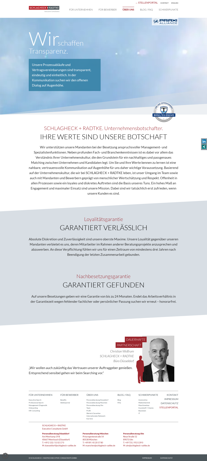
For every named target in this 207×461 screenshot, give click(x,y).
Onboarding (33, 408)
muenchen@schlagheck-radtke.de (100, 445)
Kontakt (165, 3)
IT (139, 413)
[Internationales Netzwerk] (165, 24)
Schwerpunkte (168, 9)
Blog (119, 400)
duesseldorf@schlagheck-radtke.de (60, 445)
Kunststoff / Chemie (145, 408)
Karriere (89, 419)
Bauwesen (142, 411)
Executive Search (35, 400)
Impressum (171, 399)
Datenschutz (169, 403)
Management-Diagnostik (38, 405)
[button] (5, 455)
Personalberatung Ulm (94, 405)
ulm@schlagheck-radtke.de (138, 445)
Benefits (63, 400)
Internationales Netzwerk (95, 416)
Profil (88, 411)
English (174, 3)
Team (88, 408)
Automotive (142, 400)
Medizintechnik (144, 403)
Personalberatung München (96, 403)
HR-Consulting (34, 411)
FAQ (119, 403)
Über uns (128, 9)
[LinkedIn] (204, 142)
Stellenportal (65, 403)
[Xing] (204, 147)
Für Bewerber (108, 9)
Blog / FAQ (146, 9)
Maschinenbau (143, 405)
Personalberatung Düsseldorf (97, 400)
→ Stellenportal (146, 2)
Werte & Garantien (93, 413)
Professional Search (36, 403)
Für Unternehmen (81, 9)
